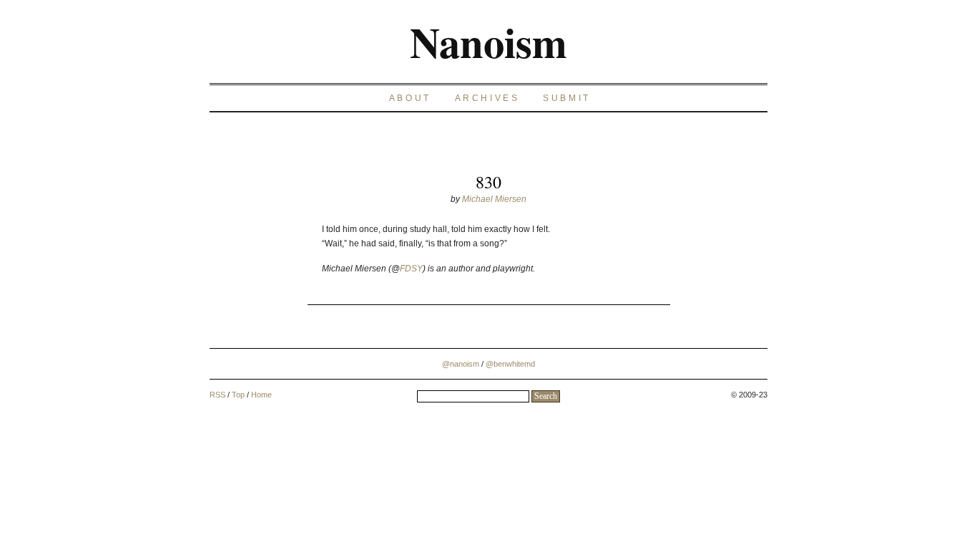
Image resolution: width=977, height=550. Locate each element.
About (410, 98)
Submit (567, 98)
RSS (217, 394)
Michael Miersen (494, 199)
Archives (487, 98)
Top (238, 394)
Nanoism (488, 41)
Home (261, 394)
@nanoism (460, 364)
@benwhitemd (510, 364)
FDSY (411, 269)
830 (488, 181)
